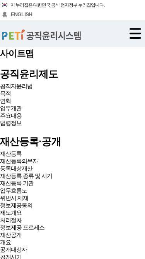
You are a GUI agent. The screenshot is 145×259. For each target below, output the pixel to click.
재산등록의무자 (19, 161)
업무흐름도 (13, 190)
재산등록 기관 (17, 183)
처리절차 (11, 220)
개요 (5, 242)
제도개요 (11, 212)
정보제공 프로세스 (22, 227)
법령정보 (11, 123)
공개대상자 (13, 249)
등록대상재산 (16, 168)
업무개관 (11, 108)
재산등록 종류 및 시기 (26, 175)
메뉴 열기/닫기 (135, 33)
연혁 (5, 100)
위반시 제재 (14, 198)
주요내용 (11, 115)
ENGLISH (21, 14)
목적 (5, 93)
